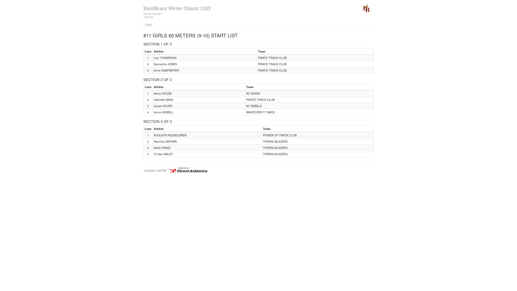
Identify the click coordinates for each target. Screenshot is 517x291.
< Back (147, 24)
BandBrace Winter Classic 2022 (177, 8)
